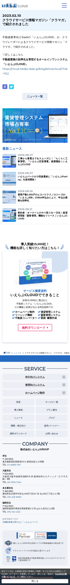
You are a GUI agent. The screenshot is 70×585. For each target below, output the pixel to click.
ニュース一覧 (35, 96)
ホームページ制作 (35, 392)
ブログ (52, 417)
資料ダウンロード (18, 433)
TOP (8, 353)
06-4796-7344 (14, 482)
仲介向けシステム (35, 376)
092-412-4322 (14, 511)
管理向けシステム (35, 384)
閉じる (35, 581)
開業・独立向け (18, 425)
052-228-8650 (14, 497)
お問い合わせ (51, 433)
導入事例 (18, 410)
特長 (18, 402)
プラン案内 (51, 410)
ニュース (17, 353)
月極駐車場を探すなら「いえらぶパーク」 (21, 522)
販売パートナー (51, 425)
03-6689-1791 (14, 464)
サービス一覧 (51, 402)
